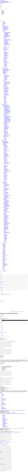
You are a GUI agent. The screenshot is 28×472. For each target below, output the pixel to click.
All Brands (5, 103)
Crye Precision (4, 249)
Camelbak (5, 239)
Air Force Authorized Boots (7, 39)
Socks (5, 63)
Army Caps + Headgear (7, 112)
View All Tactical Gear (5, 182)
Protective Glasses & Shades (7, 211)
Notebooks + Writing (6, 222)
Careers (2, 395)
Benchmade (5, 237)
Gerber (5, 236)
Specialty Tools (6, 221)
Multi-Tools (5, 220)
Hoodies (5, 157)
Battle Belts (5, 54)
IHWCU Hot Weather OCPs (7, 109)
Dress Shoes (5, 77)
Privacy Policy (4, 413)
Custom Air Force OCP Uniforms (8, 116)
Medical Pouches (6, 189)
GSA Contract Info (4, 408)
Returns (2, 403)
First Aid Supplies (6, 192)
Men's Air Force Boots (6, 82)
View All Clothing (5, 140)
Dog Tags (5, 61)
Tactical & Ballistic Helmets (7, 205)
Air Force (4, 80)
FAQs (2, 407)
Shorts (5, 148)
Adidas (4, 244)
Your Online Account (4, 398)
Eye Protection (6, 64)
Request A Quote (3, 400)
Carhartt (4, 247)
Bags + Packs (4, 193)
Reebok (5, 100)
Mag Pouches (5, 53)
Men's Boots (4, 72)
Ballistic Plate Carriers (6, 184)
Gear (3, 24)
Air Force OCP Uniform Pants (7, 120)
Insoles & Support (6, 93)
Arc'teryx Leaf (4, 245)
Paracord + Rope (6, 226)
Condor (5, 174)
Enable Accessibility (2, 0)
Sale (3, 270)
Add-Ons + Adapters (6, 232)
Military (2, 10)
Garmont (5, 98)
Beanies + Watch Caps (6, 162)
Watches (5, 66)
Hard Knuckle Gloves (6, 208)
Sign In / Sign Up (3, 399)
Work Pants (5, 147)
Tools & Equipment (6, 57)
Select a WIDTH (4, 332)
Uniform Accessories (5, 123)
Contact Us (3, 406)
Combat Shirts (5, 40)
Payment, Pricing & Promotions (20, 413)
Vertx (3, 266)
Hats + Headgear (6, 133)
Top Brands (4, 172)
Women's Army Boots (6, 76)
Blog (3, 417)
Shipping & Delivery (4, 404)
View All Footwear (5, 68)
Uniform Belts (5, 62)
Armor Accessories (6, 186)
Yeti (3, 267)
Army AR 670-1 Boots (5, 28)
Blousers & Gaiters (6, 94)
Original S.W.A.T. (5, 258)
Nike (3, 257)
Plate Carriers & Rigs (5, 29)
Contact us (5, 444)
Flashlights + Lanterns (6, 215)
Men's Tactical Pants (5, 141)
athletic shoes (8, 361)
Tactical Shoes (5, 79)
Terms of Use (1, 413)
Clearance (4, 269)
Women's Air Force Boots (7, 83)
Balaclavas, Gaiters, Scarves (7, 135)
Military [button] (2, 25)
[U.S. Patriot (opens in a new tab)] (1, 2)
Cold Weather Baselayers (7, 150)
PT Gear (5, 37)
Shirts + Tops (4, 152)
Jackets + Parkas (6, 131)
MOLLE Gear (5, 55)
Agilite (5, 234)
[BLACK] (15, 320)
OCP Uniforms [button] (3, 104)
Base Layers (5, 138)
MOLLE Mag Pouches (6, 200)
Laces (5, 95)
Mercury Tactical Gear (5, 255)
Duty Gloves (5, 209)
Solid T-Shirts (5, 155)
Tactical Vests (5, 51)
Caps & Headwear (6, 34)
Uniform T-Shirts (6, 42)
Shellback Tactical (6, 235)
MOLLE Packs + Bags (6, 201)
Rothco (5, 178)
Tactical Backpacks (6, 195)
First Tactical (4, 251)
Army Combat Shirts (6, 33)
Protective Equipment (5, 203)
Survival (5, 225)
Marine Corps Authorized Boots (6, 70)
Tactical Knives (6, 219)
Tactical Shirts (5, 153)
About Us (3, 394)
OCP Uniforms (4, 23)
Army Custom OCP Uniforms (7, 32)
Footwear (3, 11)
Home (2, 293)
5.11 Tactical (4, 243)
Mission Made (4, 256)
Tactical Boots (5, 87)
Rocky (3, 261)
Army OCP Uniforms (5, 106)
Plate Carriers (5, 52)
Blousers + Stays (6, 129)
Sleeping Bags (5, 58)
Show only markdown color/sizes (3, 318)
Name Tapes (5, 124)
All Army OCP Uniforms (7, 113)
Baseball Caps (5, 170)
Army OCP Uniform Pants (7, 111)
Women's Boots (4, 73)
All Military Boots (5, 27)
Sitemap (24, 413)
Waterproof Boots (6, 90)
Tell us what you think (3, 387)
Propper (5, 177)
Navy (3, 45)
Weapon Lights (6, 216)
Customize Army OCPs (5, 26)
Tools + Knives (4, 218)
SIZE (0, 321)
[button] (14, 5)
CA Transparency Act (14, 413)
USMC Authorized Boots (7, 49)
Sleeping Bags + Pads (6, 227)
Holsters (5, 231)
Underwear (5, 139)
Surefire (5, 238)
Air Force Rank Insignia (7, 127)
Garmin (5, 176)
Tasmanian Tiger (5, 264)
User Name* (1, 440)
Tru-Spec (4, 265)
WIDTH (1, 332)
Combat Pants (5, 41)
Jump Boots (4, 71)
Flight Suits (5, 43)
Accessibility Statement (9, 413)
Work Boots (5, 89)
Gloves (5, 56)
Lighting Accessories (6, 217)
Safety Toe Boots (6, 91)
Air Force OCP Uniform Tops (7, 119)
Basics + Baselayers (5, 136)
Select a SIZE (3, 321)
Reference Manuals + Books (7, 223)
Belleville (5, 97)
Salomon (5, 101)
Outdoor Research (5, 259)
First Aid (4, 190)
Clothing (3, 12)
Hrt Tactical (4, 253)
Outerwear (4, 158)
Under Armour (6, 102)
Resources (3, 409)
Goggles (5, 212)
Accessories (4, 167)
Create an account (7, 443)
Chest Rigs (5, 185)
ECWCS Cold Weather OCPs (7, 110)
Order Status (3, 402)
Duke (3, 250)
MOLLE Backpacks (6, 202)
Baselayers (4, 149)
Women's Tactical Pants (5, 142)
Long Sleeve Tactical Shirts (7, 156)
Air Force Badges (6, 128)
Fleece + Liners (6, 132)
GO (17, 20)
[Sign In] (14, 8)
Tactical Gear (3, 13)
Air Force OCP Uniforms (5, 115)
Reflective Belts (6, 166)
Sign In (1, 442)
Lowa (5, 99)
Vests (4, 161)
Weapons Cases (6, 197)
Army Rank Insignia (6, 108)
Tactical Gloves (4, 207)
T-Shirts (5, 47)
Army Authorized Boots (7, 75)
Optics (5, 230)
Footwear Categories (5, 86)
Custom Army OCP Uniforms (6, 105)
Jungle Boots (5, 78)
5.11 (4, 180)
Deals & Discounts (5, 422)
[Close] (5, 344)
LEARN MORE (10, 431)
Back (0, 377)
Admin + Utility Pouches (7, 188)
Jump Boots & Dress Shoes (7, 35)
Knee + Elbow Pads (6, 206)
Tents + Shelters (6, 228)
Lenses (5, 213)
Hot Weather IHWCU (6, 36)
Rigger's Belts (5, 165)
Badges (5, 65)
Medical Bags (5, 196)
